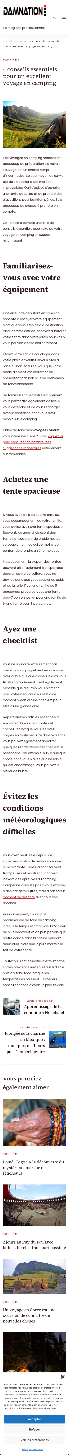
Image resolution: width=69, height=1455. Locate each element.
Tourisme (11, 60)
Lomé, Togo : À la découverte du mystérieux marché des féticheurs (33, 1167)
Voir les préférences (35, 1440)
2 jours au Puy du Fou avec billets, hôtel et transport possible (34, 1244)
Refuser (34, 1429)
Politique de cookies (32, 1449)
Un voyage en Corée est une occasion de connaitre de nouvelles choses (29, 1315)
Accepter (34, 1419)
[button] (63, 1377)
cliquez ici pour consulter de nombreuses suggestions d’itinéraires (33, 442)
